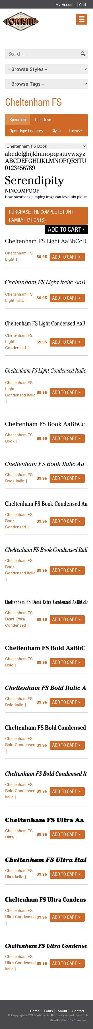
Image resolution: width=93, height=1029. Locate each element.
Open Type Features (26, 130)
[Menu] (81, 19)
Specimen (18, 119)
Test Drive (43, 119)
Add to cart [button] (64, 229)
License (75, 130)
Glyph (56, 130)
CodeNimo (80, 1020)
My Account (65, 5)
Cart (82, 5)
